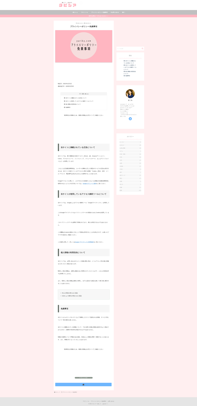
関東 (130, 190)
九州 (130, 160)
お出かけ (130, 145)
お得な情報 (130, 148)
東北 (130, 178)
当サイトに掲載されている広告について (76, 98)
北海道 (130, 166)
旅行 (130, 172)
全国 (130, 163)
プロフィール (86, 401)
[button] (142, 48)
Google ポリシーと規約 (89, 183)
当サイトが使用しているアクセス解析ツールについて (79, 101)
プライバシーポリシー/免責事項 (98, 401)
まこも (130, 100)
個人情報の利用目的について (73, 104)
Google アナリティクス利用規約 (84, 242)
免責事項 (68, 107)
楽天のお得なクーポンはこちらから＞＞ (98, 16)
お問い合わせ (111, 401)
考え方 (130, 184)
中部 (130, 157)
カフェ (130, 151)
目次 (83, 94)
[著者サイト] (83, 384)
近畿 (130, 187)
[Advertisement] (83, 67)
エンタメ (130, 142)
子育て (130, 169)
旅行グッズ (130, 175)
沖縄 (130, 181)
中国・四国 (130, 154)
